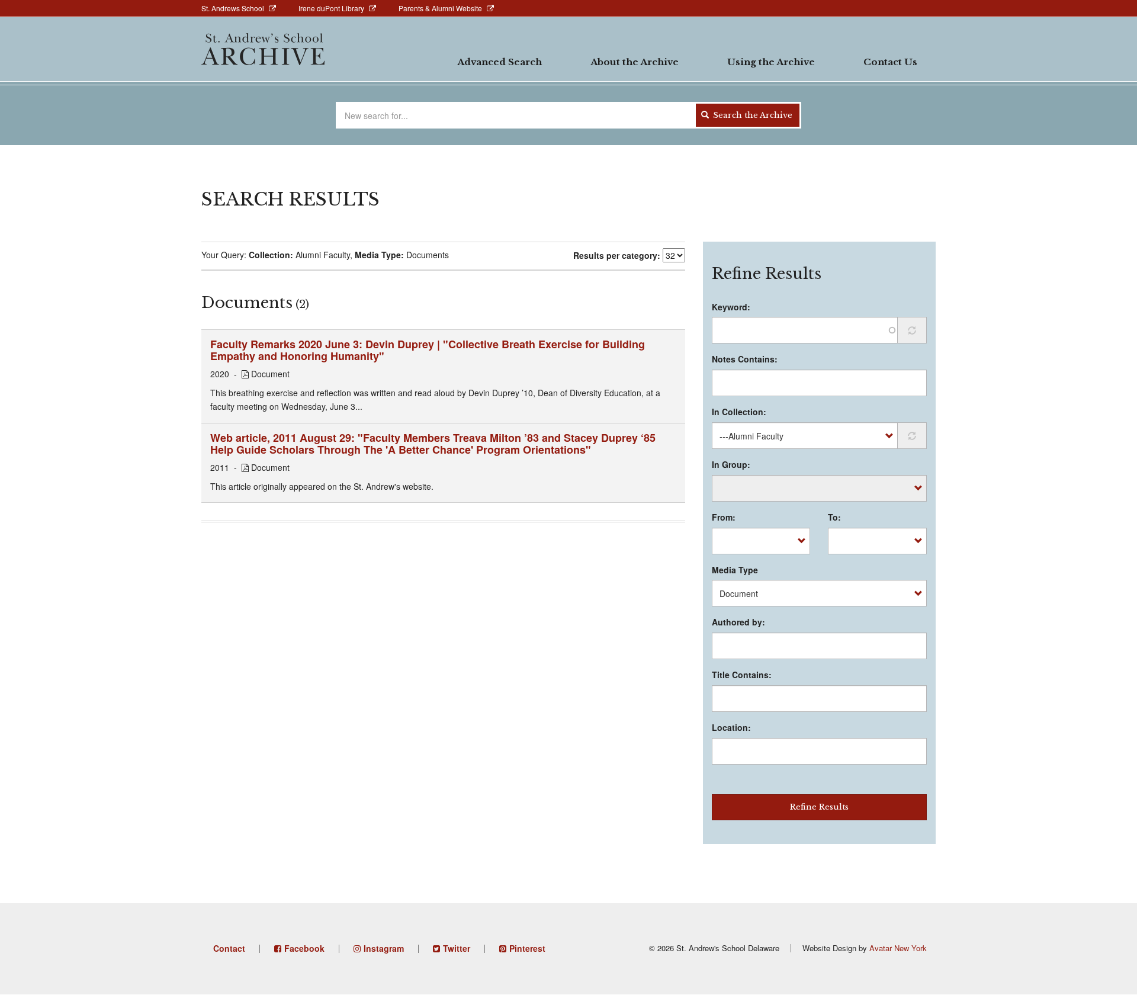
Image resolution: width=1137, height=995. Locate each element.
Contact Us (890, 62)
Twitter (456, 948)
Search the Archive (751, 115)
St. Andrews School (232, 8)
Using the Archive (771, 62)
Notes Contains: (745, 359)
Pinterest (527, 948)
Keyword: (731, 307)
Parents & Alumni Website (440, 8)
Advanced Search (499, 62)
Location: (731, 727)
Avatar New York (898, 948)
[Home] (263, 49)
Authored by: (738, 622)
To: (834, 517)
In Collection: (739, 412)
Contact (229, 948)
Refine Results (819, 807)
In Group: (731, 464)
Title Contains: (742, 675)
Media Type (735, 570)
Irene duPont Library (331, 8)
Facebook (304, 948)
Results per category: (616, 255)
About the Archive (634, 62)
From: (723, 517)
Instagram (384, 948)
